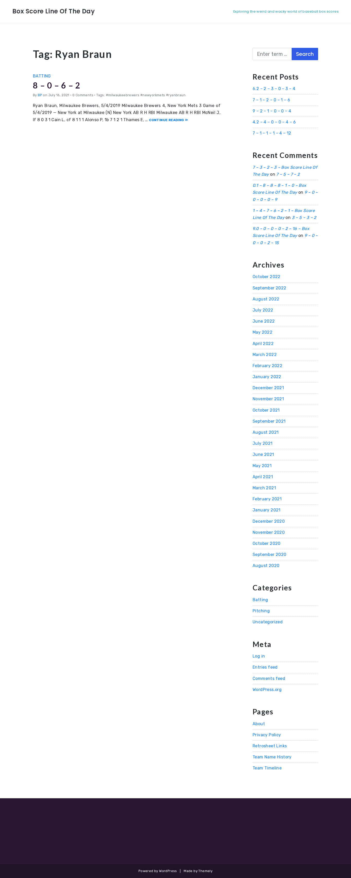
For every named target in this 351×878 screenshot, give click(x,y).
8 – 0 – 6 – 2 (56, 85)
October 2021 (266, 410)
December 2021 (268, 387)
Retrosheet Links (270, 745)
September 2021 (269, 421)
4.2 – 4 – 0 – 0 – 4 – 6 (274, 122)
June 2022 (264, 321)
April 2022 (263, 343)
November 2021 (268, 398)
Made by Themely (198, 871)
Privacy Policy (267, 734)
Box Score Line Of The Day (53, 11)
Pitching (261, 610)
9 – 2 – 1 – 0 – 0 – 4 (272, 111)
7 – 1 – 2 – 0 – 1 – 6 (271, 99)
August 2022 (266, 299)
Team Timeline (267, 768)
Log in (259, 656)
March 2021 (264, 487)
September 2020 (270, 554)
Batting (42, 76)
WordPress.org (267, 689)
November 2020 (269, 532)
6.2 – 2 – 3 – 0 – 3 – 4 (274, 88)
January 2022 (267, 376)
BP (40, 95)
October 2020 (267, 543)
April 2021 (263, 476)
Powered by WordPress (157, 871)
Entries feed (265, 667)
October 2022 (267, 276)
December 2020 (269, 521)
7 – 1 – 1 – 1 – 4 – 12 (272, 133)
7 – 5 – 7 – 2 (288, 174)
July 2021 (263, 443)
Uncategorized (268, 621)
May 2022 (262, 332)
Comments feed (269, 678)
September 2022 (270, 288)
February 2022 (267, 365)
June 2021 (263, 454)
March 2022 (265, 354)
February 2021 (267, 498)
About (259, 723)
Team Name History (272, 757)
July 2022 (263, 310)
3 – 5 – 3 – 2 (304, 217)
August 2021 (266, 432)
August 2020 (266, 565)
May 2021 (262, 465)
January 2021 (267, 510)
